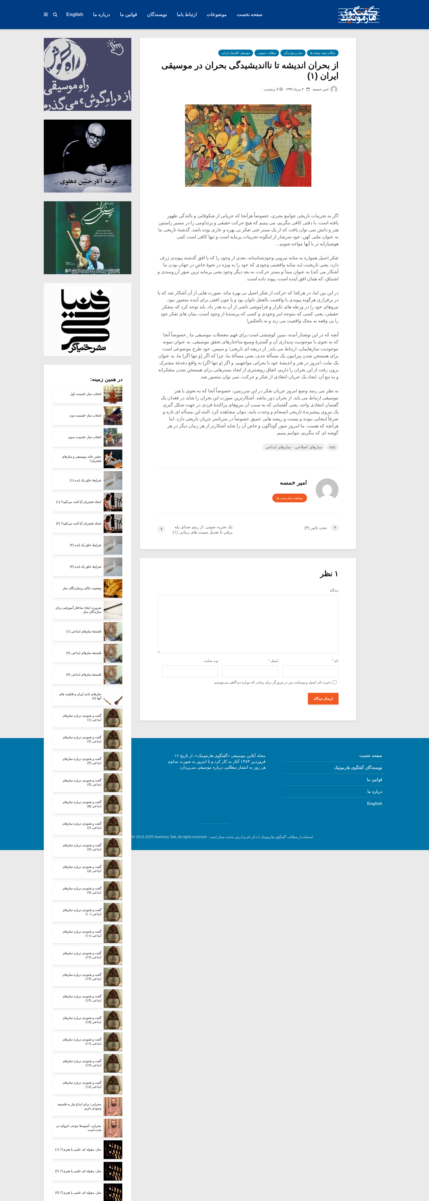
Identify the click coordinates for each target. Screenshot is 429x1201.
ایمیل (273, 660)
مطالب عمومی (267, 53)
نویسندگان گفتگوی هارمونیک (358, 767)
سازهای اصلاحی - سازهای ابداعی (293, 447)
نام (335, 660)
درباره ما (101, 14)
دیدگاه (334, 590)
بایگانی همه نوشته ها (322, 53)
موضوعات (217, 14)
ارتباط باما (187, 14)
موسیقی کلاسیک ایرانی (236, 53)
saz (332, 447)
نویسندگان (157, 14)
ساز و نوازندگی (293, 53)
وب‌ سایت (211, 660)
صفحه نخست (250, 14)
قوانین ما (128, 14)
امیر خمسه (321, 89)
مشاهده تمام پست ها (290, 498)
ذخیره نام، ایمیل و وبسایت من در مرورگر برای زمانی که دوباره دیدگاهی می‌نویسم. (273, 682)
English (74, 14)
